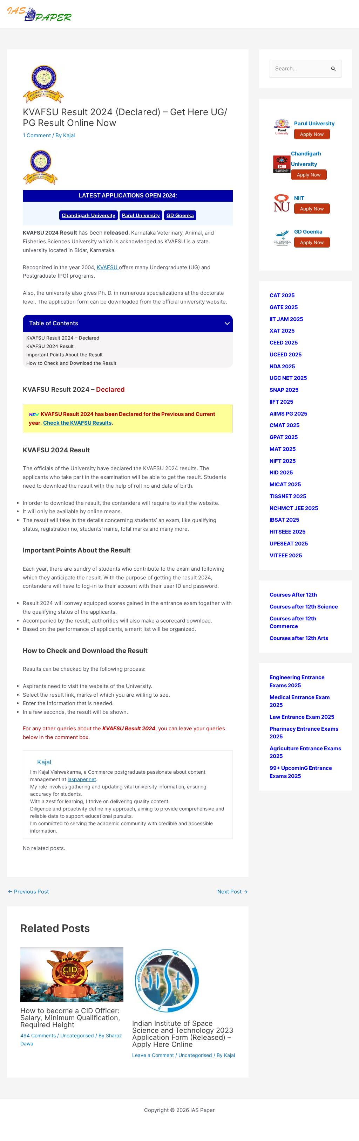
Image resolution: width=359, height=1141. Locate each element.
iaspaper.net (82, 779)
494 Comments (38, 1035)
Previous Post (28, 891)
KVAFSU (108, 267)
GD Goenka (180, 215)
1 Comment (37, 135)
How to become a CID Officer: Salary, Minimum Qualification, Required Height (70, 1018)
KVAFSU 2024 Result (50, 346)
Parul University (141, 215)
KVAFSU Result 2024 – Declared (62, 338)
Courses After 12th (293, 594)
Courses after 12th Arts (299, 638)
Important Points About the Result (64, 354)
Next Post (232, 891)
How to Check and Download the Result (71, 363)
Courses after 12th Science (304, 606)
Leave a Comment (153, 1055)
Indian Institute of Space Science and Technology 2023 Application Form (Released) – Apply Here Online (182, 1034)
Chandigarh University (88, 215)
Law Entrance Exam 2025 (302, 717)
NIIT (299, 198)
